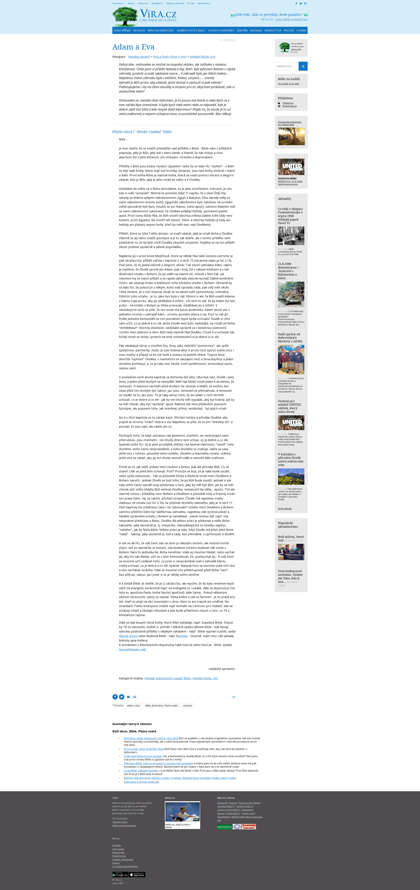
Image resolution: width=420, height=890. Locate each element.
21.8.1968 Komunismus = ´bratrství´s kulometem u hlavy (288, 271)
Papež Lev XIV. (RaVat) (249, 802)
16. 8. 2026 (283, 83)
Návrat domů (128, 636)
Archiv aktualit (285, 508)
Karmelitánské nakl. (133, 649)
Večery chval (248, 813)
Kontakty (116, 845)
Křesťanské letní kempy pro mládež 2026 (289, 123)
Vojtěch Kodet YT (244, 806)
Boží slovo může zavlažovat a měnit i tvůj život (151, 738)
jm (234, 40)
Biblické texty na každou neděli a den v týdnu (209, 778)
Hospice (233, 802)
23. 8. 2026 (294, 83)
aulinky (183, 636)
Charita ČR (222, 802)
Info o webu (118, 849)
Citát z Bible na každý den (291, 19)
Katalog (116, 862)
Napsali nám (118, 852)
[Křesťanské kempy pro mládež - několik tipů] (291, 136)
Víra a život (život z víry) (170, 57)
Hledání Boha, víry (202, 57)
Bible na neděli (289, 79)
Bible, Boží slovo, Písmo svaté (161, 705)
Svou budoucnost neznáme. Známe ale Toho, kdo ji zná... (290, 576)
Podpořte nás (119, 855)
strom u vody (296, 49)
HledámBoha (223, 816)
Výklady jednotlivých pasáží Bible (167, 678)
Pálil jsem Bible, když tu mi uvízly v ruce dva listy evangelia (158, 763)
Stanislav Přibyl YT (226, 806)
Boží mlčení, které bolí (291, 538)
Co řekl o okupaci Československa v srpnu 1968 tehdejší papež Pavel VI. (290, 216)
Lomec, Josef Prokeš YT (228, 809)
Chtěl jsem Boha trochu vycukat (143, 756)
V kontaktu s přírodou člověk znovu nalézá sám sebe (290, 459)
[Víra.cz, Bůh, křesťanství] (144, 17)
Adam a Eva (133, 705)
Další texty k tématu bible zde (141, 782)
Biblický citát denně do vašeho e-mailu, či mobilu (152, 778)
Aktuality (284, 199)
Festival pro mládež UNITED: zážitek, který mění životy (289, 406)
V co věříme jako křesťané (125, 866)
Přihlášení (285, 98)
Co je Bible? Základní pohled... (141, 770)
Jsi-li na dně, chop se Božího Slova (144, 749)
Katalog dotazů (139, 57)
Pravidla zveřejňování (122, 859)
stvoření (187, 705)
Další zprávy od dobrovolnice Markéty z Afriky (290, 337)
